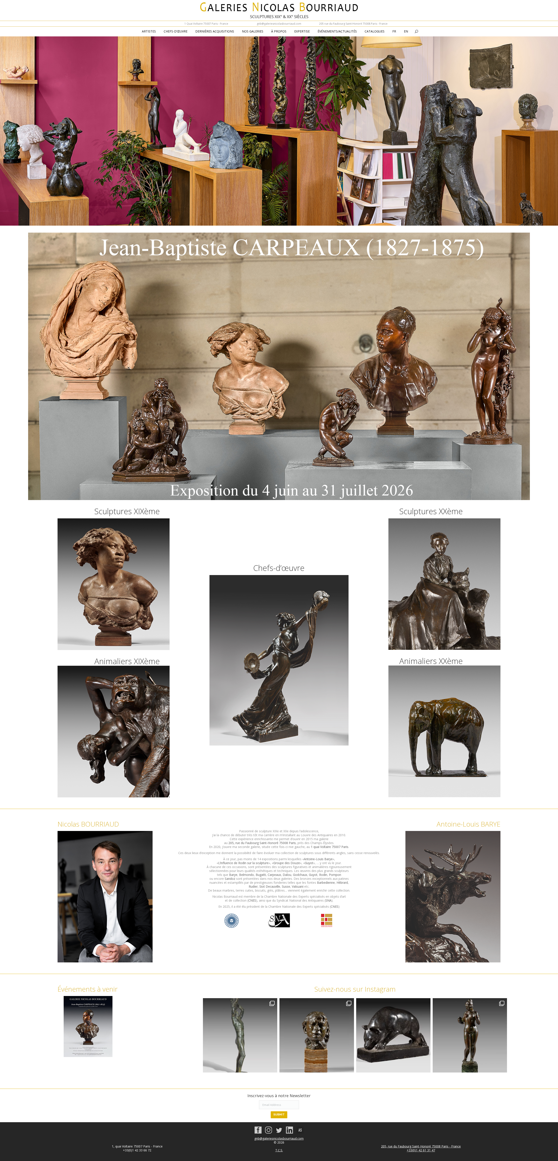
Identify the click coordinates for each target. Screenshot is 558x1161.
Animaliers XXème (431, 661)
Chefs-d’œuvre (279, 568)
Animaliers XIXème (127, 661)
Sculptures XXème (431, 511)
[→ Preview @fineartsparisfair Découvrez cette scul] (240, 1035)
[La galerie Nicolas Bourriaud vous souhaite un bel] (470, 1035)
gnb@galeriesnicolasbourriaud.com (279, 24)
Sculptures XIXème (127, 511)
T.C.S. (279, 1150)
